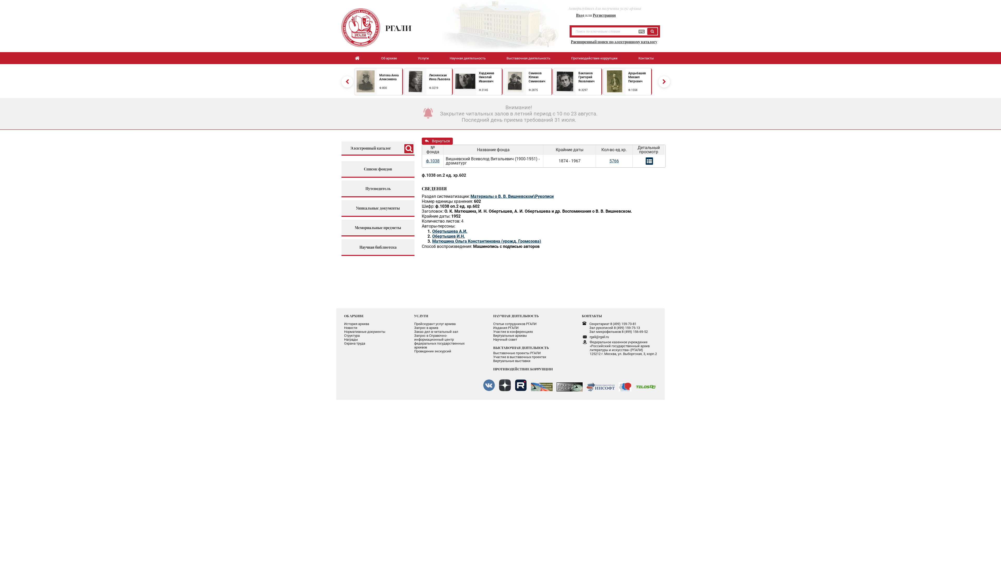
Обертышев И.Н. (448, 236)
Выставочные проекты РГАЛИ (517, 353)
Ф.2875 (533, 90)
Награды (351, 339)
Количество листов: (441, 221)
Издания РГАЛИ (505, 328)
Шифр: (428, 206)
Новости (350, 328)
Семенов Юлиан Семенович (537, 77)
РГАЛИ (398, 28)
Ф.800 (383, 88)
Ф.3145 (483, 90)
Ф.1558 (632, 90)
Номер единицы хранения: (447, 201)
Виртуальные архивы (510, 336)
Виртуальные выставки (511, 361)
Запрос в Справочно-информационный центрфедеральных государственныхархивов (439, 341)
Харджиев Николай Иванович (486, 77)
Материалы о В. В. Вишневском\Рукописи (512, 196)
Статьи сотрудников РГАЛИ (514, 324)
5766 (614, 160)
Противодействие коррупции (594, 58)
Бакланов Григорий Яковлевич (586, 77)
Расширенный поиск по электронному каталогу (614, 42)
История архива (356, 324)
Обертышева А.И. (449, 231)
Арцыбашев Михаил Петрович (637, 77)
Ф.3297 (583, 90)
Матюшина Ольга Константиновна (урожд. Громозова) (486, 241)
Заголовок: (433, 211)
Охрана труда (354, 343)
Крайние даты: (436, 216)
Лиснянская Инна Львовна (439, 77)
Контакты (646, 58)
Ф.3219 (433, 88)
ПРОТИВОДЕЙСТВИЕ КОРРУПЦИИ (523, 369)
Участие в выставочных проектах (519, 357)
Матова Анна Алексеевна (389, 77)
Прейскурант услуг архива (435, 324)
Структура (352, 336)
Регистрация (604, 15)
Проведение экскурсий (432, 351)
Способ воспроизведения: (447, 246)
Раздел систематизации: (446, 196)
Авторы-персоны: (438, 226)
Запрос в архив (426, 328)
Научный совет (505, 339)
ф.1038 (433, 160)
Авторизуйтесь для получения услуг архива (604, 8)
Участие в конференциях (513, 332)
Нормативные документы (364, 332)
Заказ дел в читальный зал (436, 332)
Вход (580, 15)
